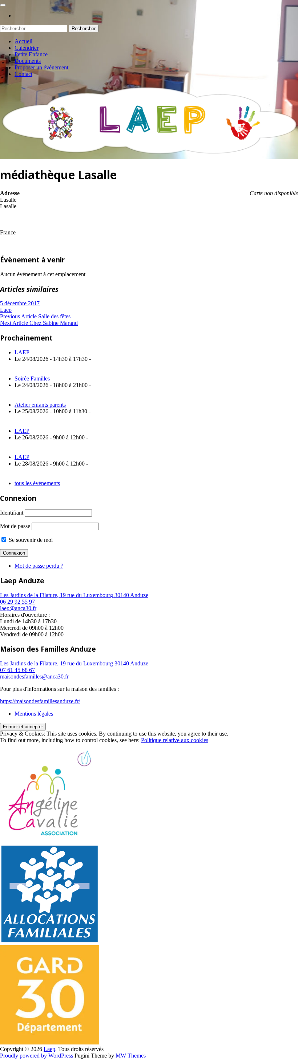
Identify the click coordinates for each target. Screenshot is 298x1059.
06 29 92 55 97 (17, 602)
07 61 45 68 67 (17, 670)
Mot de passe (15, 526)
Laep (6, 310)
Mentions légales (34, 713)
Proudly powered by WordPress (36, 1055)
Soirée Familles (32, 378)
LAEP (22, 352)
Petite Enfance (31, 54)
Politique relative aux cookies (174, 740)
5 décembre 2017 (20, 303)
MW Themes (131, 1055)
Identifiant (11, 513)
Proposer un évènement (41, 67)
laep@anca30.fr (18, 608)
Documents (28, 61)
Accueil (23, 41)
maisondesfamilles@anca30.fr (34, 676)
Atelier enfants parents (40, 405)
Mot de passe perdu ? (39, 566)
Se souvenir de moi (30, 540)
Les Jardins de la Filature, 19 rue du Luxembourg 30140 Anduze (74, 595)
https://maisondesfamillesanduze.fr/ (40, 701)
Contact (23, 74)
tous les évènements (37, 483)
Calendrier (27, 48)
